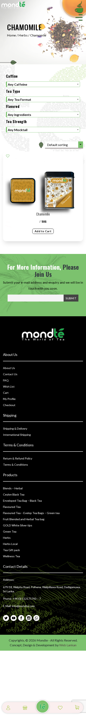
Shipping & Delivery (15, 428)
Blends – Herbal (13, 488)
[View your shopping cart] (77, 707)
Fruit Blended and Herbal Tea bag (23, 519)
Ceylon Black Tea (13, 494)
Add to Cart (43, 231)
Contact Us (10, 374)
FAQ (6, 380)
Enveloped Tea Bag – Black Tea (22, 500)
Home (11, 35)
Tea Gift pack (11, 550)
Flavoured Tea (12, 506)
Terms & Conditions (15, 464)
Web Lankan (67, 645)
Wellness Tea (11, 556)
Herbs (23, 35)
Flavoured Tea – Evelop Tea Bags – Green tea (31, 513)
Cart (6, 392)
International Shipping (17, 434)
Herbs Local (10, 544)
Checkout (9, 405)
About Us (9, 368)
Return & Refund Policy (17, 458)
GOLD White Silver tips (17, 525)
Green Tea (9, 531)
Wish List (9, 386)
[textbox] (43, 84)
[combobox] (43, 84)
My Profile (9, 399)
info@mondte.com (23, 606)
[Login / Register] (8, 707)
